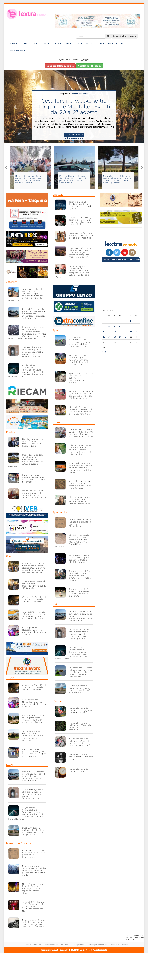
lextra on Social (17, 50)
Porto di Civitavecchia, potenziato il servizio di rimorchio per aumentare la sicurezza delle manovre (30, 179)
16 (136, 331)
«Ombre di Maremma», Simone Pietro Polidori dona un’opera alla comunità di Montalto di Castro (80, 468)
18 (109, 337)
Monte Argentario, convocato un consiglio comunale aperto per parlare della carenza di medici (34, 870)
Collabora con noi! (51, 944)
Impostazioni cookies (124, 36)
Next (141, 167)
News (13, 43)
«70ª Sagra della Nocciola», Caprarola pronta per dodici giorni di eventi (34, 631)
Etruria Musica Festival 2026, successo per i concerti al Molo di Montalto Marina (80, 558)
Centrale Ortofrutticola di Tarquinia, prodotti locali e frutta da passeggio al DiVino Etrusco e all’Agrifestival (74, 103)
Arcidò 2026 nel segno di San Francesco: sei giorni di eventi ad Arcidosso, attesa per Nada (33, 906)
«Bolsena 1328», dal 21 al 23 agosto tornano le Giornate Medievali (34, 599)
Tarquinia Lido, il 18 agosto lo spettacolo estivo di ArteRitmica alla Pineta (79, 592)
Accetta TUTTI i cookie (90, 66)
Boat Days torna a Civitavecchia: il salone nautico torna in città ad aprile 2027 (33, 831)
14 (126, 331)
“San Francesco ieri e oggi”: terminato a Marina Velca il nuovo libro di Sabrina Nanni (80, 500)
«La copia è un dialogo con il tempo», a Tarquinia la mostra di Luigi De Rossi (80, 484)
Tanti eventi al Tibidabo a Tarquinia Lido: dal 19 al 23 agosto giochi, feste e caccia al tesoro (33, 615)
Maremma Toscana (18, 843)
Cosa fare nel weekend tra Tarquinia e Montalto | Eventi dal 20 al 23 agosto (34, 584)
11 (109, 331)
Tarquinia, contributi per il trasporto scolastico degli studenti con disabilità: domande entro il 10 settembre (26, 295)
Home (28, 944)
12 (115, 331)
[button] (14, 106)
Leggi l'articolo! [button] (74, 135)
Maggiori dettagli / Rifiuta (60, 66)
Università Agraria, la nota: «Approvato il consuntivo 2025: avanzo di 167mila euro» (34, 494)
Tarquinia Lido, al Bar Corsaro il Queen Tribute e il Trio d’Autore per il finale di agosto (80, 575)
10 (104, 331)
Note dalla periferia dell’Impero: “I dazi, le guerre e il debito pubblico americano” (79, 742)
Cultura (46, 43)
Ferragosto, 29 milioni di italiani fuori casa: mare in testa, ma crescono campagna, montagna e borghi (80, 252)
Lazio (78, 43)
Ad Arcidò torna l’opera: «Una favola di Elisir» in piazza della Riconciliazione (34, 853)
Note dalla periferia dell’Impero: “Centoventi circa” (81, 756)
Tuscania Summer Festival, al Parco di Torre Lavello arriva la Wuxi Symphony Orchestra (32, 736)
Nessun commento (80, 88)
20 (120, 337)
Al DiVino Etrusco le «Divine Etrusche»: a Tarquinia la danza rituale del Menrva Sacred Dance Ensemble (72, 541)
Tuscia (10, 678)
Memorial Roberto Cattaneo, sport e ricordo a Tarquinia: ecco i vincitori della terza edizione (79, 360)
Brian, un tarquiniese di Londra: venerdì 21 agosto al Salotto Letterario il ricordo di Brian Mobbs (80, 450)
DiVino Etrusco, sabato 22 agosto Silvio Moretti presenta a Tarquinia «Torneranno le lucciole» (81, 433)
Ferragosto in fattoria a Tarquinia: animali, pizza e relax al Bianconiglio (81, 235)
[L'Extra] (27, 14)
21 (126, 337)
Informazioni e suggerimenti (73, 944)
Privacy (124, 43)
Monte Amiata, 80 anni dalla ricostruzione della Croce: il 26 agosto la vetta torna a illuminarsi (34, 923)
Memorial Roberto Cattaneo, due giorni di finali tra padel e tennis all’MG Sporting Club (80, 410)
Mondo (89, 43)
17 (104, 337)
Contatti (100, 43)
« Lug (104, 351)
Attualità (11, 282)
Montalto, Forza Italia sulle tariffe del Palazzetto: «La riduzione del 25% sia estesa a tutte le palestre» (73, 179)
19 (115, 337)
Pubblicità (112, 43)
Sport (35, 43)
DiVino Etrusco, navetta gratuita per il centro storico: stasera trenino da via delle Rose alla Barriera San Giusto (34, 568)
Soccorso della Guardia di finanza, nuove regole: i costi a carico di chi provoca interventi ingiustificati (81, 672)
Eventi (24, 43)
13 (120, 331)
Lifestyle (57, 43)
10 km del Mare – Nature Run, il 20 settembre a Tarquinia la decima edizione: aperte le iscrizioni (80, 342)
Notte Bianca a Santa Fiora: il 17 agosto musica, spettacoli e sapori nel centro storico (33, 888)
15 (131, 331)
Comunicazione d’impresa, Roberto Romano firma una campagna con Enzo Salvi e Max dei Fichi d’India (72, 271)
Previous (6, 167)
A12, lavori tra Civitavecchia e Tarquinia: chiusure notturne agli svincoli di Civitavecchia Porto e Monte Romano (27, 371)
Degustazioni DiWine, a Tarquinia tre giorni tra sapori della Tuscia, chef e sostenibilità (81, 220)
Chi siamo (37, 944)
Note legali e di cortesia (98, 944)
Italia (67, 43)
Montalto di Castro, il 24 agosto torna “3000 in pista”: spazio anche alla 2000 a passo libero (81, 394)
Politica (11, 432)
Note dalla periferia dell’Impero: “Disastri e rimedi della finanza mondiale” (80, 726)
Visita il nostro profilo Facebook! (121, 259)
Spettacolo (60, 512)
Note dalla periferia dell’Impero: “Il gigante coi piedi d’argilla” (80, 710)
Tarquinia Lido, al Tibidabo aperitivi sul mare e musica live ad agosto (80, 205)
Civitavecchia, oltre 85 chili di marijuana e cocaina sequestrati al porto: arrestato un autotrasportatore (33, 352)
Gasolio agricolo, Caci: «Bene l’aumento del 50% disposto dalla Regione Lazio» (33, 442)
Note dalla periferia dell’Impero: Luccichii (79, 770)
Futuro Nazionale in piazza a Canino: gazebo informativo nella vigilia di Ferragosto (34, 478)
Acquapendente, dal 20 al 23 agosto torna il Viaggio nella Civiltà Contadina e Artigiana (33, 718)
